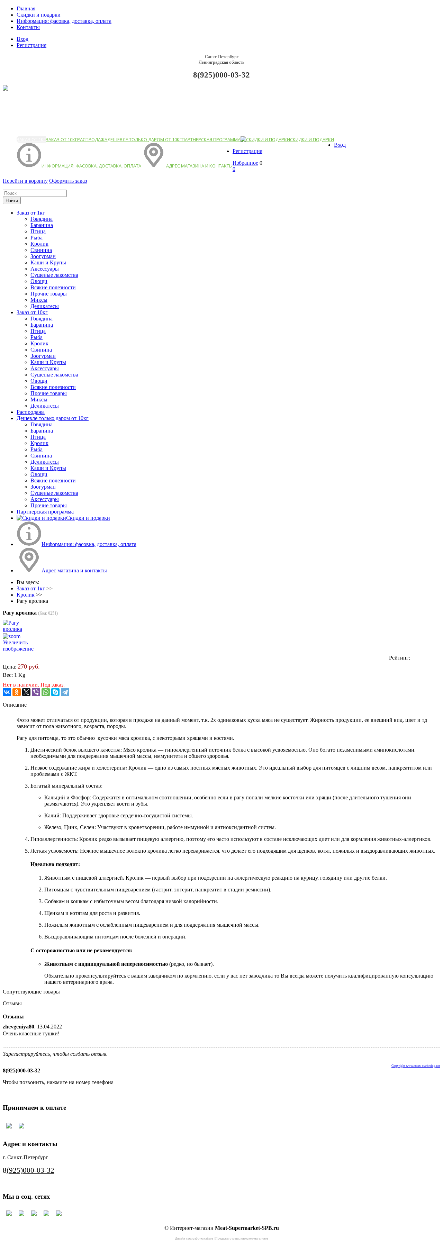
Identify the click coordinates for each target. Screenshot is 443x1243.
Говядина (41, 219)
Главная (26, 8)
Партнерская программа (211, 139)
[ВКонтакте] (7, 692)
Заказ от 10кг (61, 139)
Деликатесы (44, 306)
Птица (38, 231)
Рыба (36, 238)
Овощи (38, 281)
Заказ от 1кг (31, 139)
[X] (26, 692)
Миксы (38, 300)
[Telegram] (65, 692)
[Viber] (36, 692)
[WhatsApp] (46, 692)
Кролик (39, 244)
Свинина (41, 250)
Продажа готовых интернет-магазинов (241, 1238)
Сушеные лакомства (54, 275)
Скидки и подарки (39, 15)
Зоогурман (43, 256)
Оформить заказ (68, 181)
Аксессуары (44, 269)
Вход (22, 39)
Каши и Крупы (48, 262)
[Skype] (55, 692)
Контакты (28, 27)
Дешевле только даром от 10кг (144, 139)
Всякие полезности (53, 287)
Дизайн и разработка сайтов (194, 1238)
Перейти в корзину (25, 181)
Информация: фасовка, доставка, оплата (64, 21)
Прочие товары (48, 294)
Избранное (245, 163)
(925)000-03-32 (30, 1170)
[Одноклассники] (16, 692)
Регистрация (31, 45)
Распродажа (92, 139)
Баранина (41, 225)
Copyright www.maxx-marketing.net (415, 1066)
